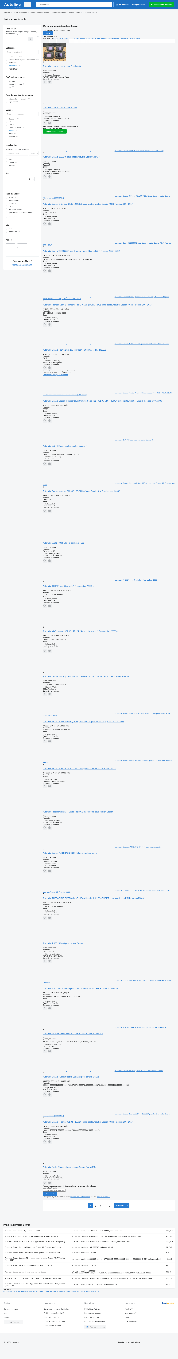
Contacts (7, 1317)
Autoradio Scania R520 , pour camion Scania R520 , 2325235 (28, 1265)
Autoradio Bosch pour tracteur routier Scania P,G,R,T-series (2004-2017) (33, 1278)
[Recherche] (38, 4)
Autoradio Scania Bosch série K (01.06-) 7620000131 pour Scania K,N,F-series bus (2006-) (84, 721)
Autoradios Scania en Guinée (38, 1291)
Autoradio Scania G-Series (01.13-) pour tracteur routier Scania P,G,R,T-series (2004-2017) (35, 1285)
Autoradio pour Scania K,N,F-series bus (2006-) (23, 1231)
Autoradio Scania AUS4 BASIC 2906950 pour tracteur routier (70, 853)
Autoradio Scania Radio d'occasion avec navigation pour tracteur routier (32, 1253)
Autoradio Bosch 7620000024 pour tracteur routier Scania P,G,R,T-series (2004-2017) (81, 251)
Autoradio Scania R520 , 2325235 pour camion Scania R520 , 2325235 (74, 350)
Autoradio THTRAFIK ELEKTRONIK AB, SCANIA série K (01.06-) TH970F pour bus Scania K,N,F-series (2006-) (93, 898)
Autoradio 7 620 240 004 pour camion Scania (63, 943)
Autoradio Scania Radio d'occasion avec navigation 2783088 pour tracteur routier (79, 768)
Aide (5, 1313)
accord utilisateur (103, 1197)
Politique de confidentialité (54, 1313)
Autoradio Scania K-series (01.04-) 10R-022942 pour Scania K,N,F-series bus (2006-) (81, 491)
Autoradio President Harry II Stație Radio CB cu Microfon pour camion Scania (78, 812)
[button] (45, 82)
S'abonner (50, 1194)
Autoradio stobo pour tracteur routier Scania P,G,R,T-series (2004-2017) (32, 1236)
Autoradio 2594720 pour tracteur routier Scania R (65, 446)
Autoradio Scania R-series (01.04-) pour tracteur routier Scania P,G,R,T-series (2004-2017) (35, 1259)
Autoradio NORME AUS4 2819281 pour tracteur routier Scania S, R (73, 1033)
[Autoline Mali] (12, 4)
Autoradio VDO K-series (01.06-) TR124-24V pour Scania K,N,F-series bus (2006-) (80, 631)
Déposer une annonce (54, 131)
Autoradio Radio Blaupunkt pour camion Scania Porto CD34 (69, 1167)
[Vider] (38, 36)
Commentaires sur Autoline (54, 1321)
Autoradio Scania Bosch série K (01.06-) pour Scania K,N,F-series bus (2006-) (35, 1242)
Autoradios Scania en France (88, 1291)
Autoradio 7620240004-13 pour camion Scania (63, 543)
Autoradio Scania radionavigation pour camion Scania (25, 1272)
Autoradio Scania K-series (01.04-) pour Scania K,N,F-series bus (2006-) (33, 1247)
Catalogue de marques (53, 1325)
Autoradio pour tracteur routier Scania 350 (62, 66)
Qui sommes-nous (11, 1309)
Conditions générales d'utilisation (56, 1309)
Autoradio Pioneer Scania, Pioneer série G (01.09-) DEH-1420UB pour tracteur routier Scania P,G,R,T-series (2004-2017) (97, 305)
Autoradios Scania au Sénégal (15, 1291)
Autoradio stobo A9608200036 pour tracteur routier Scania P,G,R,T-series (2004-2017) (81, 988)
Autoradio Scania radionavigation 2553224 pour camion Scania (71, 1077)
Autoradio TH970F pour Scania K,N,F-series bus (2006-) (68, 586)
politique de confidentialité (80, 1197)
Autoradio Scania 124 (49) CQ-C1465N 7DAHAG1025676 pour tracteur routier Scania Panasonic (86, 676)
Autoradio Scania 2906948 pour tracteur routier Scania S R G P (71, 157)
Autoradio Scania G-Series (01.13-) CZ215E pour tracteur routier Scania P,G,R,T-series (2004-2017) (88, 204)
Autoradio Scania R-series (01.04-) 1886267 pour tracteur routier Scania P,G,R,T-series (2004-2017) (88, 1122)
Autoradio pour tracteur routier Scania (60, 107)
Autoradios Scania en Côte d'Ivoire (63, 1291)
